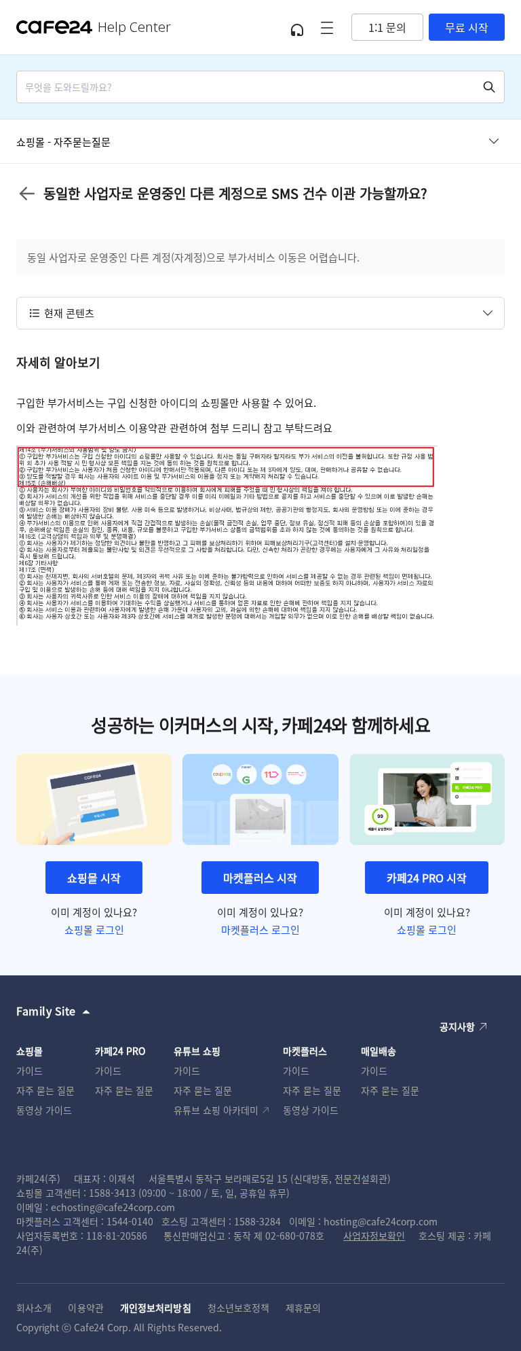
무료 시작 (466, 27)
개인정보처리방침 (155, 1307)
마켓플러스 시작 (260, 877)
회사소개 (34, 1307)
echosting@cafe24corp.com (113, 1207)
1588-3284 (257, 1221)
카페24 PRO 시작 (427, 877)
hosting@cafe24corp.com (381, 1221)
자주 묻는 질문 (45, 1090)
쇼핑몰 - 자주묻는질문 (63, 141)
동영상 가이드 (44, 1110)
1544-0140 (130, 1221)
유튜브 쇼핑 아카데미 (216, 1110)
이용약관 (85, 1307)
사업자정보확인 (374, 1235)
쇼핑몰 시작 (94, 877)
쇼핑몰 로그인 (94, 929)
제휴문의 (303, 1307)
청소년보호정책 (239, 1307)
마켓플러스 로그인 (260, 929)
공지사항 (457, 1026)
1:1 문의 (387, 27)
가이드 (29, 1070)
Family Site (46, 1011)
